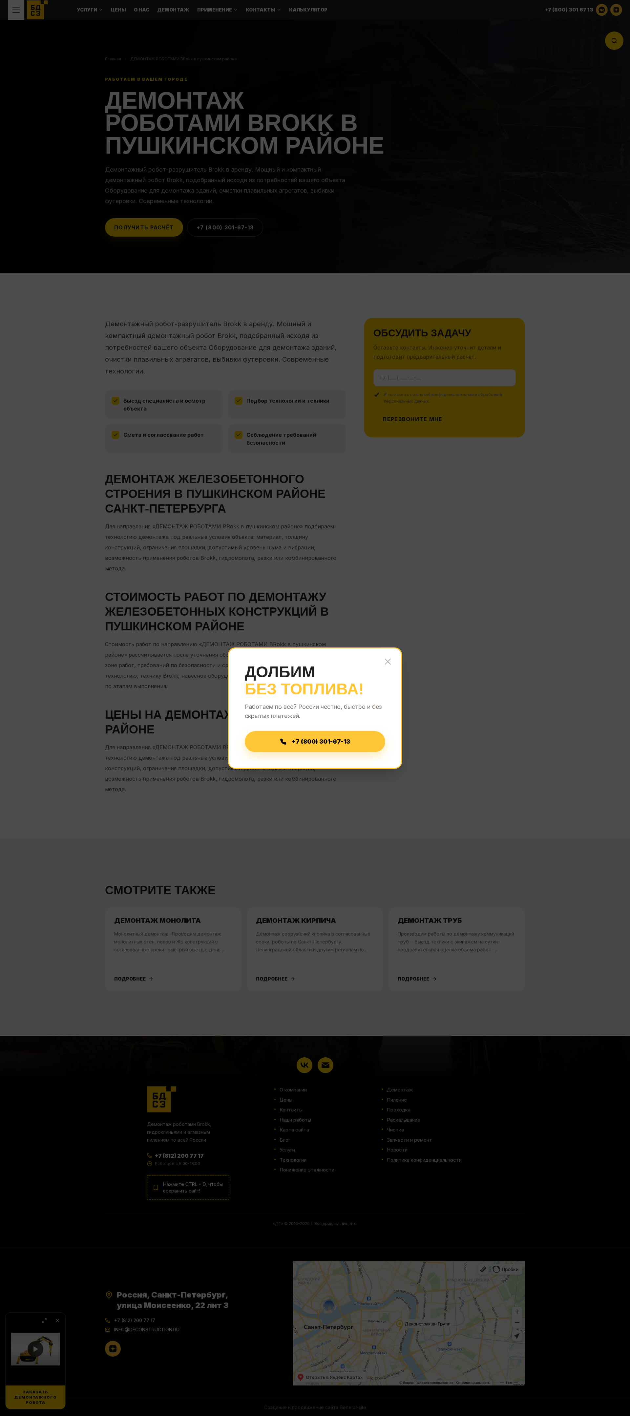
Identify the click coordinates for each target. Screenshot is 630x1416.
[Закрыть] (387, 661)
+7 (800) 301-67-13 (321, 741)
